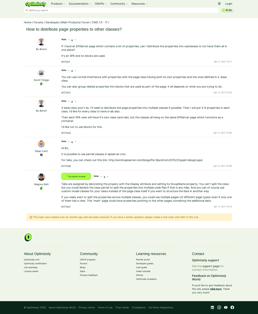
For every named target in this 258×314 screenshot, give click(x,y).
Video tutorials (143, 271)
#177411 (65, 61)
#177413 (65, 92)
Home (27, 22)
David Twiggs (41, 79)
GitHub (139, 275)
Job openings (31, 267)
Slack (82, 271)
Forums (38, 22)
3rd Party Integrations (160, 307)
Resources (140, 3)
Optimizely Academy (146, 279)
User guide (141, 267)
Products (58, 3)
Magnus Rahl (41, 184)
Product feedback (89, 275)
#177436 (66, 166)
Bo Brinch (41, 49)
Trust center (122, 307)
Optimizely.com (32, 259)
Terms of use (105, 307)
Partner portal (143, 259)
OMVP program (88, 259)
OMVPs (101, 3)
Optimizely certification (35, 263)
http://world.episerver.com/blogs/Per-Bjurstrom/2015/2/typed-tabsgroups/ (156, 160)
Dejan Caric (41, 151)
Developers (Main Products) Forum (68, 22)
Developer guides (144, 263)
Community (119, 3)
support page (210, 266)
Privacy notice (87, 307)
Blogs (83, 267)
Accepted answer (76, 176)
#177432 (66, 132)
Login (228, 3)
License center (31, 271)
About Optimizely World (62, 307)
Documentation (80, 3)
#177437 (66, 206)
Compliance (138, 307)
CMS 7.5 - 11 (99, 22)
